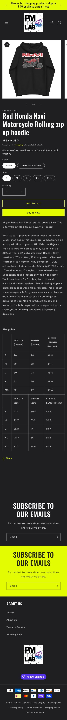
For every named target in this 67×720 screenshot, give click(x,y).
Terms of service (34, 708)
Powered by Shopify (36, 703)
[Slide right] (40, 104)
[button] (6, 22)
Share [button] (9, 458)
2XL (49, 178)
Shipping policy (52, 708)
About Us (12, 620)
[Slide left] (26, 104)
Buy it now (33, 212)
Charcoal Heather (31, 165)
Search (10, 612)
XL (37, 178)
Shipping (19, 145)
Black (9, 165)
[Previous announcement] (6, 4)
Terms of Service (16, 627)
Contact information (35, 712)
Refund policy (14, 634)
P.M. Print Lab (20, 703)
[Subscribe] (56, 537)
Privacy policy (17, 708)
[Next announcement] (61, 4)
